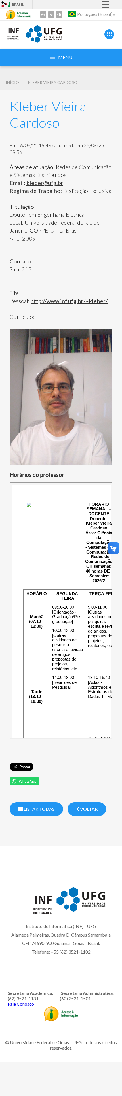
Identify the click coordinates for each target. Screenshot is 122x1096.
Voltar (88, 809)
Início (12, 82)
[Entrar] (4, 5)
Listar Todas (38, 809)
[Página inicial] (13, 38)
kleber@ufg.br (44, 182)
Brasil (18, 4)
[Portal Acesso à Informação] (61, 1019)
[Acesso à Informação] (18, 15)
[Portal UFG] (44, 41)
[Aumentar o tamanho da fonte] (43, 14)
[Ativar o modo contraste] (59, 14)
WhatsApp (28, 781)
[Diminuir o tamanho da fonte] (51, 14)
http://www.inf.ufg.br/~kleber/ (69, 300)
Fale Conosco (21, 1003)
